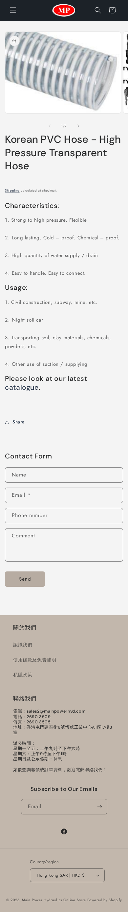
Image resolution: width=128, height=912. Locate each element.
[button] (13, 10)
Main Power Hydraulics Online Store (54, 900)
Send (25, 579)
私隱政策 (22, 674)
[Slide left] (49, 126)
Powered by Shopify (104, 900)
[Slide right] (78, 126)
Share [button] (18, 422)
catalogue (22, 387)
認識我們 (22, 645)
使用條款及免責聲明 (34, 660)
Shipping (12, 190)
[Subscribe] (100, 806)
